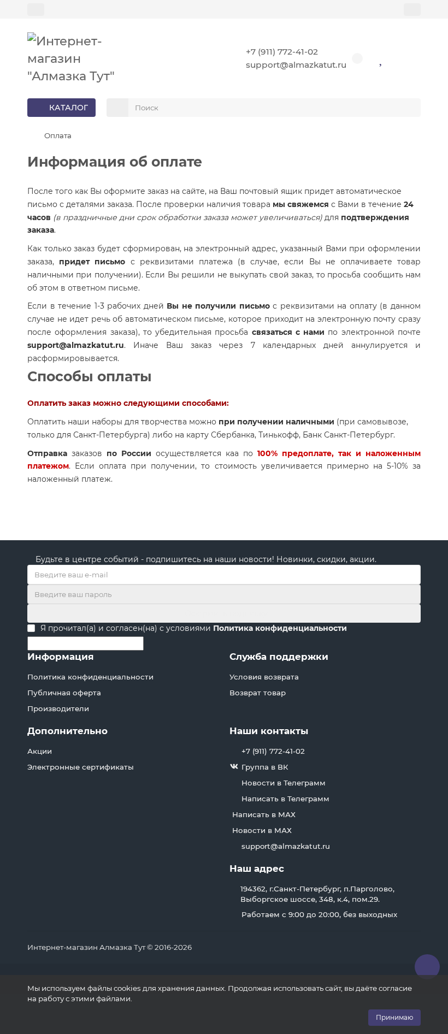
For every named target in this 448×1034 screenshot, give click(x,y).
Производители (58, 708)
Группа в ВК (264, 767)
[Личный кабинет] (412, 9)
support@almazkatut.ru (296, 65)
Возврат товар (257, 692)
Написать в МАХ (264, 814)
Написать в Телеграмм (285, 798)
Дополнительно (67, 730)
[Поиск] (409, 107)
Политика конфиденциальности (90, 676)
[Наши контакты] (427, 966)
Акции (39, 751)
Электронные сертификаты (80, 767)
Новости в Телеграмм (283, 782)
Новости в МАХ (262, 830)
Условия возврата (264, 676)
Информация (60, 656)
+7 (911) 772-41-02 (282, 51)
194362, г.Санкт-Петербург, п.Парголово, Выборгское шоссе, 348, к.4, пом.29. (317, 893)
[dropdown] (35, 9)
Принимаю (394, 1017)
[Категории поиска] (117, 107)
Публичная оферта (64, 692)
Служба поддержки (278, 656)
